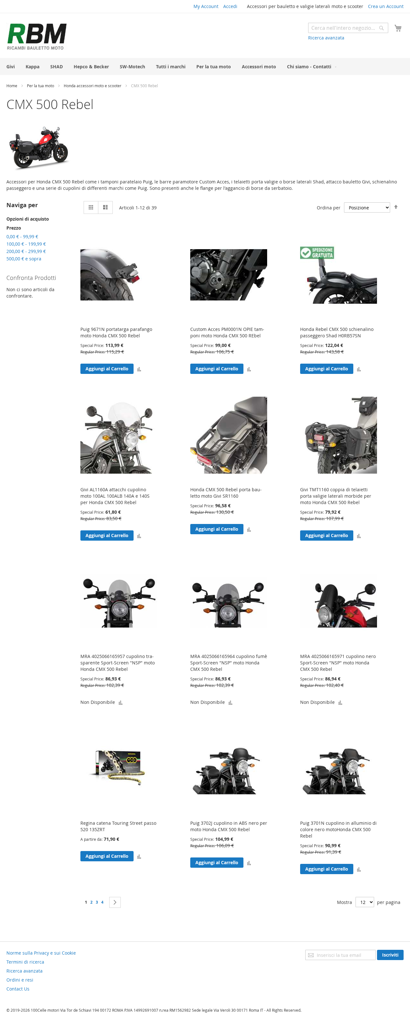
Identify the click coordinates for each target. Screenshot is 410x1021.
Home (12, 85)
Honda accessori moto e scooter (93, 85)
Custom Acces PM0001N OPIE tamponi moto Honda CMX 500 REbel (227, 332)
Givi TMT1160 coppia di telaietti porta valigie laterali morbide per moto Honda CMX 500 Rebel (335, 495)
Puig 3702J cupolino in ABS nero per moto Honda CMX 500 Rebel (228, 826)
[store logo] (36, 36)
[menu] (205, 66)
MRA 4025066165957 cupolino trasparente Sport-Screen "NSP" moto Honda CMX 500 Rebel (117, 662)
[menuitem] (11, 66)
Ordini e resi (19, 980)
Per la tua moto (41, 85)
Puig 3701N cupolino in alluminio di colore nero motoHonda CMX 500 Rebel (338, 829)
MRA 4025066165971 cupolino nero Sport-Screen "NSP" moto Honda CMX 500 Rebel (338, 662)
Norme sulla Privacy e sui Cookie (41, 953)
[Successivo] (115, 902)
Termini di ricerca (25, 962)
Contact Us (17, 989)
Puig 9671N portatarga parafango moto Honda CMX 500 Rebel (116, 332)
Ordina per (328, 208)
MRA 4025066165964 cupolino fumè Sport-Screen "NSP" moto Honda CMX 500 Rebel (228, 662)
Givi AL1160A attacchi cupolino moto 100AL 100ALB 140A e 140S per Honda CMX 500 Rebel (115, 495)
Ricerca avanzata (326, 38)
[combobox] (348, 28)
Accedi (230, 6)
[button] (139, 368)
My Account (205, 6)
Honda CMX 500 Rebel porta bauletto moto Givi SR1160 (226, 492)
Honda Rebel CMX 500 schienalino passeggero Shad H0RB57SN (336, 332)
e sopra (23, 259)
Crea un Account (386, 6)
